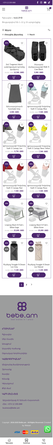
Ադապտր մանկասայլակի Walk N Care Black (38, 67)
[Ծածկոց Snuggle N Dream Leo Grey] (14, 251)
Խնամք (5, 379)
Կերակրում (7, 383)
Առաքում (6, 344)
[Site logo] (26, 9)
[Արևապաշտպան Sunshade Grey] (14, 92)
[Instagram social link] (41, 2)
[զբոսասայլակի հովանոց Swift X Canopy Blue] (38, 92)
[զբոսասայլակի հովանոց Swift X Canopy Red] (14, 172)
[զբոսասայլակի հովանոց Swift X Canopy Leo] (14, 132)
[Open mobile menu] (4, 9)
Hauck (32, 35)
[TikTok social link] (49, 2)
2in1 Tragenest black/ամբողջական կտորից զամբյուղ (14, 67)
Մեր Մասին (8, 339)
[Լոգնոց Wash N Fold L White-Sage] (14, 211)
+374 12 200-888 (9, 3)
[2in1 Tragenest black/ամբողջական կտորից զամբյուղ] (14, 50)
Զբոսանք (7, 369)
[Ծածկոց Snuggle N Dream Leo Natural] (38, 251)
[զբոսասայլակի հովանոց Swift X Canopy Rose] (38, 172)
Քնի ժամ (6, 388)
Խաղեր (5, 374)
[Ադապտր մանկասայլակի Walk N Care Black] (38, 50)
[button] (14, 77)
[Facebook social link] (37, 2)
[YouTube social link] (45, 2)
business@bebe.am (11, 408)
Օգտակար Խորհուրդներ (14, 353)
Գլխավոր (7, 18)
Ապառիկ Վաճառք (11, 348)
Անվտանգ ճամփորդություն (16, 364)
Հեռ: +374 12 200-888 (12, 404)
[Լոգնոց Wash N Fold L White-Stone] (38, 211)
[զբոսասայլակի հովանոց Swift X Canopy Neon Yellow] (38, 132)
